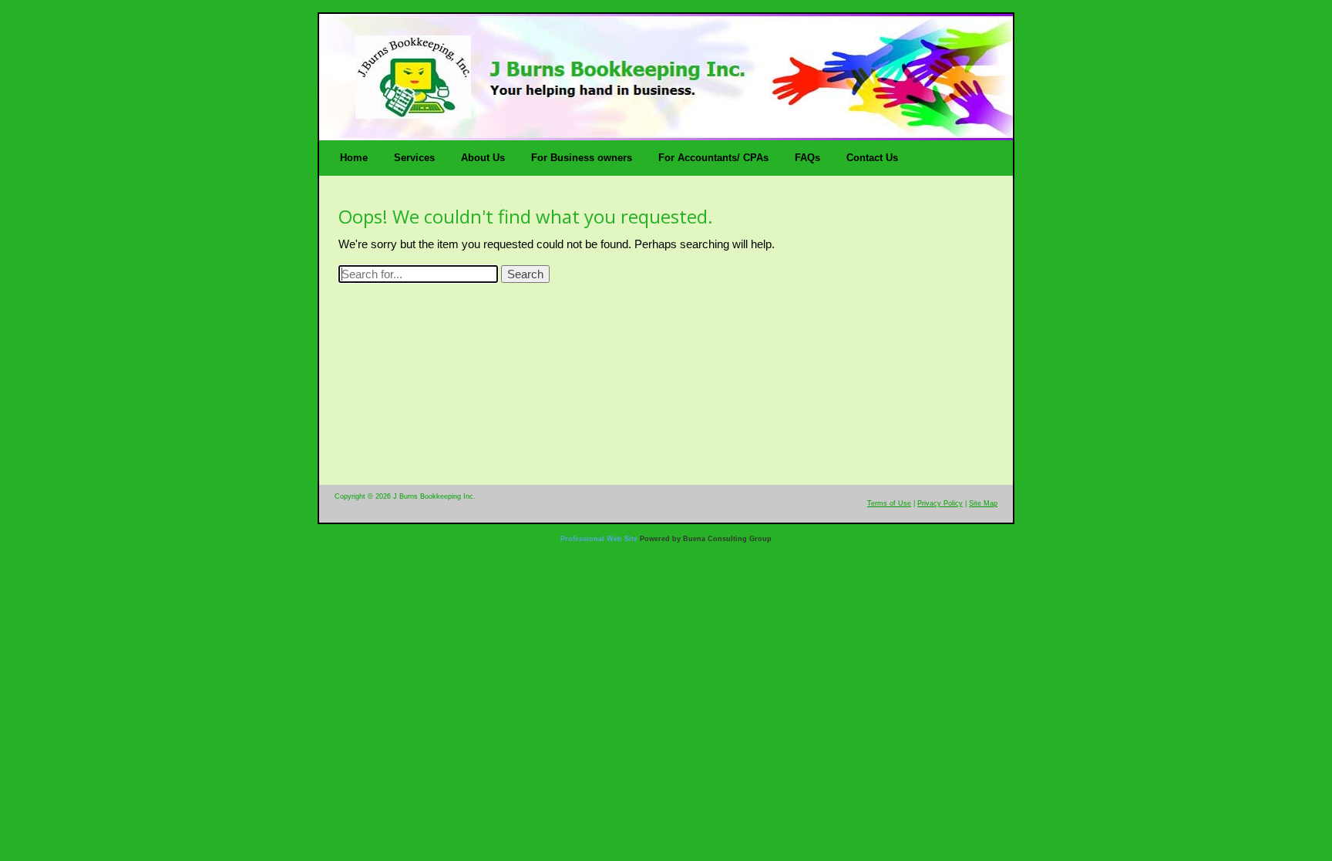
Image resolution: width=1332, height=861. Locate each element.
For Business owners (581, 157)
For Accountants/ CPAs (713, 157)
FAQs (807, 157)
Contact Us (872, 157)
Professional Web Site (598, 539)
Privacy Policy (940, 503)
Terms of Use (889, 503)
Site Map (983, 503)
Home (354, 157)
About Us (483, 157)
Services (414, 157)
